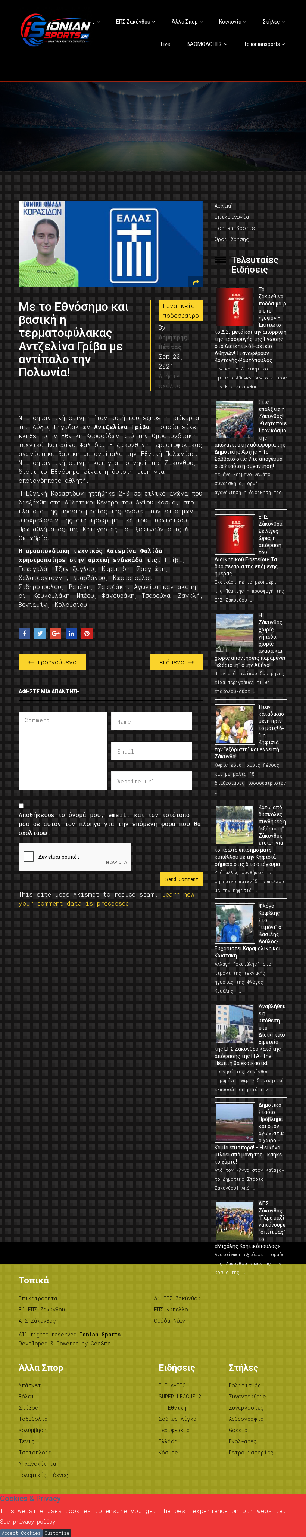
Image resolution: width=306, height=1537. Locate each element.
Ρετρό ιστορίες (251, 1452)
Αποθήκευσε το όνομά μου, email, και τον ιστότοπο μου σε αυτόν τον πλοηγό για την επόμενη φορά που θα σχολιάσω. (110, 823)
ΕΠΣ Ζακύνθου (133, 22)
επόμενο (173, 662)
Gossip (238, 1430)
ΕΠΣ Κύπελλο (171, 1309)
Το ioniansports (262, 44)
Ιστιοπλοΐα (35, 1452)
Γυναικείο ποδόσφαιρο (181, 310)
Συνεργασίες (246, 1407)
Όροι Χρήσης (232, 239)
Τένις (27, 1441)
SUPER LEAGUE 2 (180, 1396)
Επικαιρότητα (38, 1298)
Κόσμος (168, 1452)
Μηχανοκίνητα (37, 1463)
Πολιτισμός (245, 1385)
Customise (56, 1533)
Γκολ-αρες (243, 1441)
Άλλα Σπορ (185, 22)
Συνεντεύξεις (247, 1396)
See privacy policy (27, 1521)
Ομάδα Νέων (169, 1320)
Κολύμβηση (32, 1430)
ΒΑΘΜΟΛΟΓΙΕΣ (204, 44)
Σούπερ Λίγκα (178, 1418)
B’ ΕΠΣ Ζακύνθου (42, 1309)
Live (165, 44)
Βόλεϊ (26, 1396)
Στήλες (271, 22)
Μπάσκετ (30, 1385)
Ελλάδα (168, 1441)
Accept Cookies (21, 1533)
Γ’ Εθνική (172, 1407)
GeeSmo (101, 1343)
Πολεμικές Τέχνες (43, 1474)
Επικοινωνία (232, 216)
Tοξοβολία (33, 1418)
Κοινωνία (230, 22)
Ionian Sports (235, 228)
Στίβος (28, 1407)
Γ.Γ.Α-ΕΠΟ (172, 1385)
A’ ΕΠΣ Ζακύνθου (177, 1298)
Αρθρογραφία (246, 1418)
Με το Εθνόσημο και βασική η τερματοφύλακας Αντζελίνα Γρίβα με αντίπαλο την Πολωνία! (74, 339)
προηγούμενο (55, 662)
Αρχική (224, 205)
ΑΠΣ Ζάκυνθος (37, 1320)
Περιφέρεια (174, 1430)
